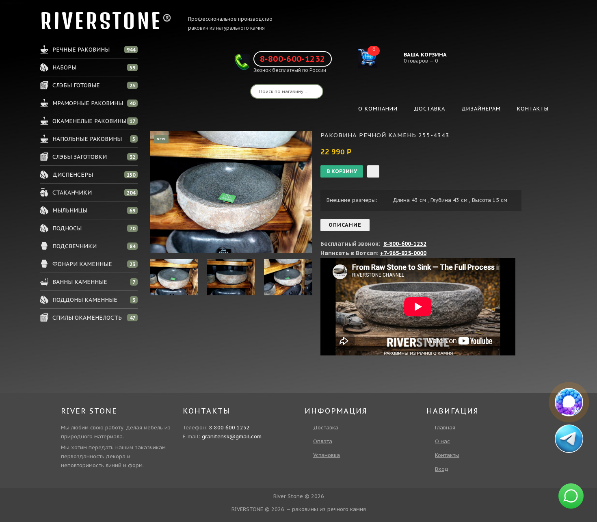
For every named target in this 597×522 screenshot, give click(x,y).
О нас (442, 441)
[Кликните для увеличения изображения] (231, 192)
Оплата (322, 441)
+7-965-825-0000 (403, 253)
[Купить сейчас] (373, 171)
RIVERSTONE (101, 21)
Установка (326, 455)
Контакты (447, 455)
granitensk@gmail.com (232, 436)
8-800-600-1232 (292, 59)
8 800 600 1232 (229, 427)
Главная (445, 427)
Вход (441, 469)
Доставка (325, 427)
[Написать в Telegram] (569, 438)
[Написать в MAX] (569, 402)
